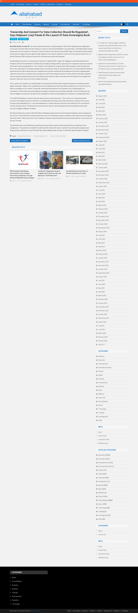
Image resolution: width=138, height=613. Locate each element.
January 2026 (102, 122)
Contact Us (102, 534)
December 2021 (103, 307)
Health (100, 375)
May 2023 (101, 243)
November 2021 (103, 310)
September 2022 (103, 273)
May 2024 (101, 197)
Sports (100, 405)
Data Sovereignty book (40, 136)
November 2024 (103, 175)
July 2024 (101, 190)
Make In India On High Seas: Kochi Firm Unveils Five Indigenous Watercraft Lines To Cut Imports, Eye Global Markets (113, 57)
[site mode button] (123, 24)
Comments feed (103, 439)
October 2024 (102, 179)
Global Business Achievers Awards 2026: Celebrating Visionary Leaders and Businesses (111, 75)
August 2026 (102, 96)
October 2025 (102, 133)
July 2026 (101, 100)
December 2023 (103, 216)
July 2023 (101, 235)
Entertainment (51, 4)
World (12, 4)
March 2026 (102, 115)
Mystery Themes (35, 611)
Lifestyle (42, 4)
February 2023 (103, 254)
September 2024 (103, 182)
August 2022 (102, 277)
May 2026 (101, 107)
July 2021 (101, 326)
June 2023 (101, 239)
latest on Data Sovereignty (58, 136)
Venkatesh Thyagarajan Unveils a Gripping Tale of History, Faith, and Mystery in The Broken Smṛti (49, 173)
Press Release (20, 4)
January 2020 (102, 341)
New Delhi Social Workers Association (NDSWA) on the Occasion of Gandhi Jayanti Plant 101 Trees (22, 141)
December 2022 (103, 262)
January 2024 (102, 213)
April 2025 (101, 156)
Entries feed (102, 436)
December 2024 (103, 171)
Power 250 (101, 398)
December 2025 (103, 126)
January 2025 (102, 167)
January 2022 (102, 303)
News (100, 390)
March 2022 (102, 295)
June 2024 (101, 194)
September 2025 (103, 137)
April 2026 (101, 111)
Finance (100, 371)
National (36, 4)
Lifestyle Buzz (103, 382)
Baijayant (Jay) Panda (24, 136)
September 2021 (103, 318)
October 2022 (102, 269)
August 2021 (102, 322)
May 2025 (101, 152)
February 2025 (103, 164)
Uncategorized (103, 416)
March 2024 (102, 205)
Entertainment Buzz (105, 367)
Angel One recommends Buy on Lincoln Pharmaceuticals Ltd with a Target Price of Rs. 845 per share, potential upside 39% (112, 66)
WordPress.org (103, 443)
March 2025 (102, 160)
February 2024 (103, 209)
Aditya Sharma (28, 180)
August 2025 (102, 141)
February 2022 (103, 299)
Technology (68, 4)
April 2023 (101, 246)
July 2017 (101, 344)
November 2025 (103, 130)
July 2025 (101, 145)
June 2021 (101, 329)
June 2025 (101, 149)
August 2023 (102, 231)
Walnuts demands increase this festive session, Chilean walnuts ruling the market (83, 141)
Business (29, 4)
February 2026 (103, 118)
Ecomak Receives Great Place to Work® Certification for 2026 (77, 172)
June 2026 (101, 103)
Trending (101, 413)
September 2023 (103, 228)
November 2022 (103, 265)
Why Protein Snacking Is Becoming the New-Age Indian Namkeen (112, 83)
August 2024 (102, 186)
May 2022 (101, 288)
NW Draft (101, 394)
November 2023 (103, 220)
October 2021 (102, 314)
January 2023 (102, 258)
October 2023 (102, 224)
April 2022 (101, 292)
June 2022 (101, 284)
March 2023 (102, 250)
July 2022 (101, 280)
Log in (100, 432)
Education (60, 4)
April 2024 (101, 201)
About (100, 531)
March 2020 (102, 333)
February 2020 (103, 337)
